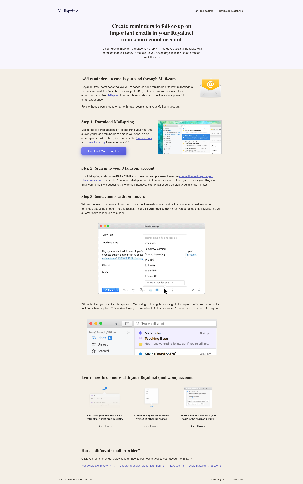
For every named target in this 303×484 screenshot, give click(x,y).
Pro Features (205, 10)
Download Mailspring (231, 10)
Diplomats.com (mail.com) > (206, 465)
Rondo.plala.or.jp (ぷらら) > (98, 465)
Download (237, 479)
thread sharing (96, 142)
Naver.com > (176, 465)
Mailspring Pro (218, 479)
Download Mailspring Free (104, 151)
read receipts (144, 138)
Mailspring (68, 11)
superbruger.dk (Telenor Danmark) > (142, 465)
